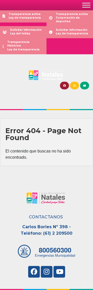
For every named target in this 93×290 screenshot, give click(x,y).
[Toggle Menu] (86, 5)
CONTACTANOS (46, 217)
